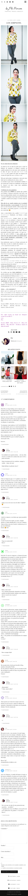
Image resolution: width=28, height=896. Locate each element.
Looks (18, 20)
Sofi (6, 403)
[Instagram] (4, 2)
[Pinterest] (7, 2)
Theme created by (14, 894)
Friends (21, 171)
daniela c (8, 769)
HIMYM (3, 173)
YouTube (15, 888)
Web (2, 857)
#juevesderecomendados (7, 254)
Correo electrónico (6, 851)
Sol (6, 728)
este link (24, 274)
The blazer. (7, 364)
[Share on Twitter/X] (13, 386)
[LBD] (20, 357)
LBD (20, 364)
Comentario (4, 828)
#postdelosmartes (5, 215)
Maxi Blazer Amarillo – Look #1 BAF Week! (20, 381)
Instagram (19, 341)
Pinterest (15, 884)
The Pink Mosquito (14, 286)
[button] (26, 2)
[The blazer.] (7, 357)
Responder (5, 444)
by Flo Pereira (14, 8)
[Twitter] (2, 2)
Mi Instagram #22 (21, 392)
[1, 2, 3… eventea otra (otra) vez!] (7, 372)
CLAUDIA (7, 604)
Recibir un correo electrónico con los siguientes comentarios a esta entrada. (13, 865)
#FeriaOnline (17, 277)
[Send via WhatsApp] (15, 386)
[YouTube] (10, 2)
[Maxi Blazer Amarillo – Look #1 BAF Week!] (20, 372)
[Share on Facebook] (11, 386)
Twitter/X (14, 876)
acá (24, 244)
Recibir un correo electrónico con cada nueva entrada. (12, 868)
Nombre (3, 845)
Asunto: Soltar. (6, 392)
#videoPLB (22, 213)
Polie (6, 696)
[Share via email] (9, 386)
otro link (21, 276)
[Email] (12, 2)
